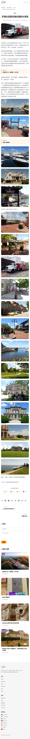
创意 (3, 553)
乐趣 (3, 579)
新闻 (2, 679)
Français (5, 725)
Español (5, 722)
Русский (5, 714)
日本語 (4, 727)
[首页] (3, 2)
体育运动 (3, 686)
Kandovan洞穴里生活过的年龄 (10, 623)
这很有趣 (3, 7)
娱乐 (2, 688)
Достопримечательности (12, 482)
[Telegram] (5, 500)
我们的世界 (9, 7)
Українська (5, 716)
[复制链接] (25, 500)
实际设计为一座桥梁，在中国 (10, 72)
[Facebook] (18, 500)
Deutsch (5, 720)
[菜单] (27, 2)
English (5, 718)
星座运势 (3, 698)
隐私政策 (3, 702)
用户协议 (3, 705)
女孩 (2, 691)
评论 (2, 684)
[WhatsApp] (22, 500)
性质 (14, 7)
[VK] (8, 500)
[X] (15, 500)
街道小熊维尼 (6, 142)
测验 (2, 700)
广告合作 (3, 707)
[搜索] (25, 2)
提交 (4, 542)
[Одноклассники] (12, 500)
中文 (4, 729)
